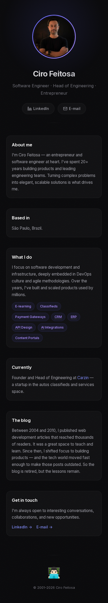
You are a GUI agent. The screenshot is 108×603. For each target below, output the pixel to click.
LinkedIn (41, 108)
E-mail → (44, 527)
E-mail (74, 108)
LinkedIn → (22, 527)
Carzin (83, 377)
